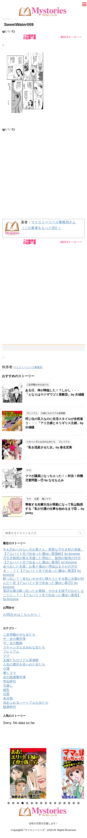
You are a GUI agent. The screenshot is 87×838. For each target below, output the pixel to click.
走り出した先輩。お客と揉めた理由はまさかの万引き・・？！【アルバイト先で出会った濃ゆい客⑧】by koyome (42, 571)
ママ (6, 656)
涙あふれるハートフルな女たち (25, 702)
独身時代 (9, 707)
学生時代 (9, 681)
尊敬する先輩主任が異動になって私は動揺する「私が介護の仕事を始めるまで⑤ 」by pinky (54, 509)
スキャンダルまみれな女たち (24, 647)
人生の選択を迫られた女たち (24, 664)
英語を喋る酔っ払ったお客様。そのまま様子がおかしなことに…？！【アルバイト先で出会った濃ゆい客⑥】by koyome (43, 595)
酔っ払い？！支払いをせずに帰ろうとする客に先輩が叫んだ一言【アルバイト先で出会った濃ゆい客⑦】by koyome (43, 583)
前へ (8, 772)
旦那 (6, 694)
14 (69, 803)
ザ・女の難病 (12, 643)
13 (64, 803)
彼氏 (6, 690)
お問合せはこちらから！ (22, 615)
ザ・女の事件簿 (14, 639)
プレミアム (11, 651)
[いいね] (3, 31)
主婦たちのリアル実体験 (21, 660)
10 (50, 803)
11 (55, 803)
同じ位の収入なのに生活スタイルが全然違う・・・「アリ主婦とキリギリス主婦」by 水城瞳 (54, 423)
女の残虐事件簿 (14, 677)
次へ (79, 772)
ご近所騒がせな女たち (19, 634)
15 (74, 803)
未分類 (8, 698)
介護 (6, 668)
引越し (8, 685)
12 (60, 803)
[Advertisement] (43, 824)
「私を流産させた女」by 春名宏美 (48, 447)
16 (78, 803)
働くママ (9, 673)
